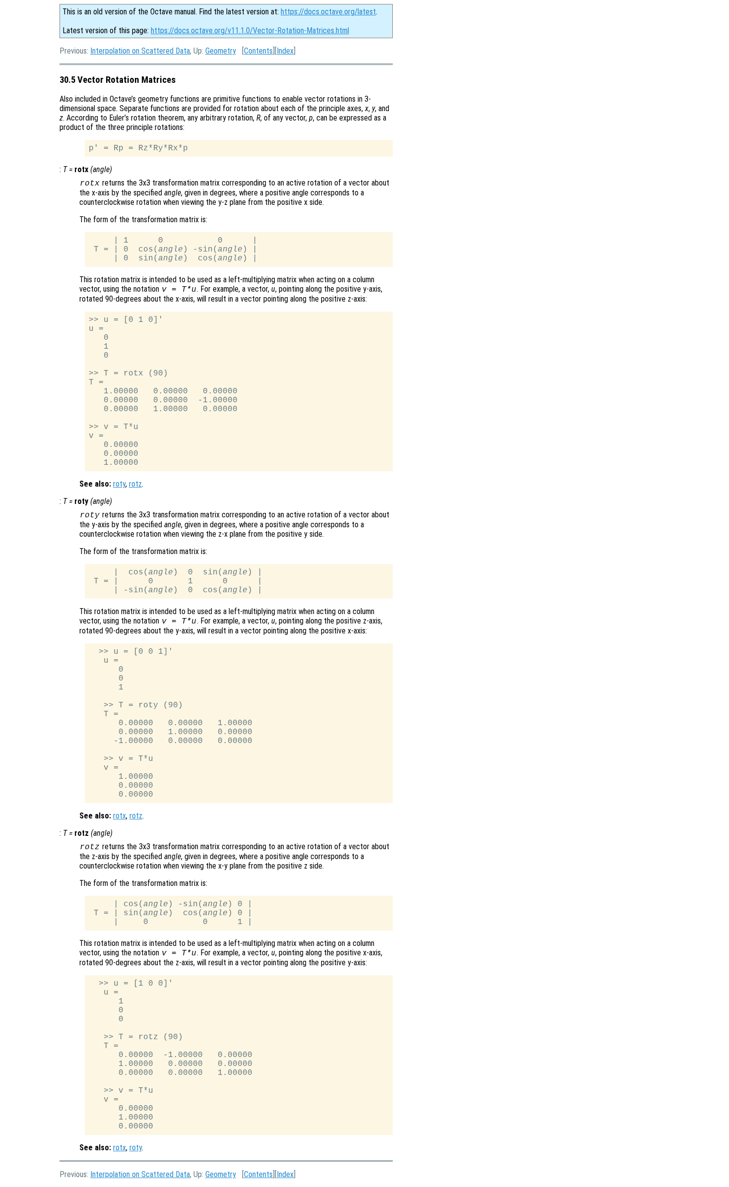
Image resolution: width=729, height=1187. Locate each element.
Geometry (220, 51)
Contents (258, 51)
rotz (135, 484)
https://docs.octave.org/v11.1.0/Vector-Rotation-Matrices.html (250, 30)
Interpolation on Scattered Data (140, 51)
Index (285, 51)
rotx (119, 815)
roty (119, 484)
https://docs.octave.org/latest (328, 11)
